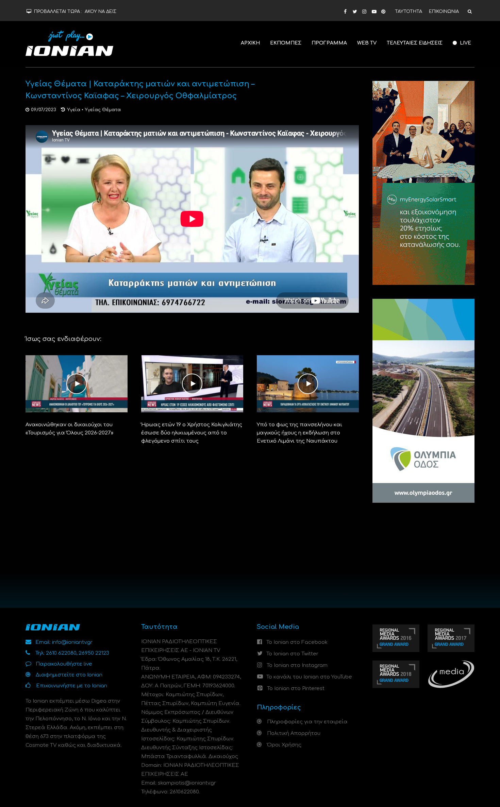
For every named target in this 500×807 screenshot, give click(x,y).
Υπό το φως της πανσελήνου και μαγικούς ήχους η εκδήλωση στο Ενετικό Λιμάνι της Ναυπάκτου (299, 433)
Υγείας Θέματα (103, 109)
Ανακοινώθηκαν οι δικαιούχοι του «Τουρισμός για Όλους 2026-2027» (69, 429)
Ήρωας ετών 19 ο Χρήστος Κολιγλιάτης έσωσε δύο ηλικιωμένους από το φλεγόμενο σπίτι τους (191, 433)
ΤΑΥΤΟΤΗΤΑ (408, 11)
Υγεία (73, 109)
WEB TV (367, 43)
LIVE (465, 43)
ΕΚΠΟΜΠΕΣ (285, 43)
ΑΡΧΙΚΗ (250, 43)
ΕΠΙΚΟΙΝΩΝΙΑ (444, 11)
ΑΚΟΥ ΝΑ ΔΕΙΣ (100, 11)
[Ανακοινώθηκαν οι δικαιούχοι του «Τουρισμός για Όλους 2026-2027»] (77, 384)
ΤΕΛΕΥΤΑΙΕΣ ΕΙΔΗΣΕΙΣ (415, 43)
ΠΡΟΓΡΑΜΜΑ (329, 43)
